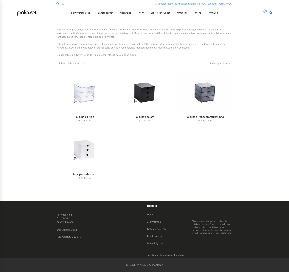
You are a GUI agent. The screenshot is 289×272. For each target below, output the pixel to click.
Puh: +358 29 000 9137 (69, 236)
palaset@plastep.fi (67, 229)
